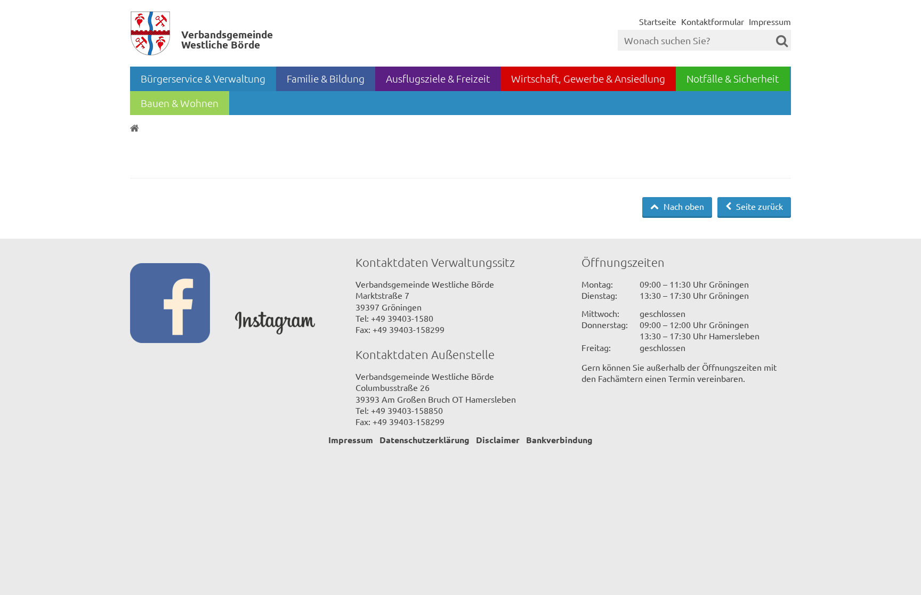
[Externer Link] (182, 304)
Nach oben (682, 206)
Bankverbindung (559, 439)
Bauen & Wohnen (180, 102)
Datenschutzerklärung (424, 439)
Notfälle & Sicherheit (732, 78)
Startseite (657, 21)
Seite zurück (758, 206)
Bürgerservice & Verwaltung (203, 78)
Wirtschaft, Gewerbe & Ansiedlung (588, 78)
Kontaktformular (712, 21)
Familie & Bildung (326, 78)
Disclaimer (498, 439)
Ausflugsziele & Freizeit (438, 78)
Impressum (770, 21)
